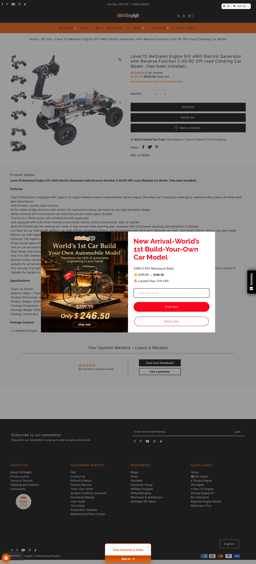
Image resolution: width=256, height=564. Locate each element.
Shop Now (171, 306)
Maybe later (171, 321)
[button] (236, 6)
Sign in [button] (126, 559)
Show (6, 558)
